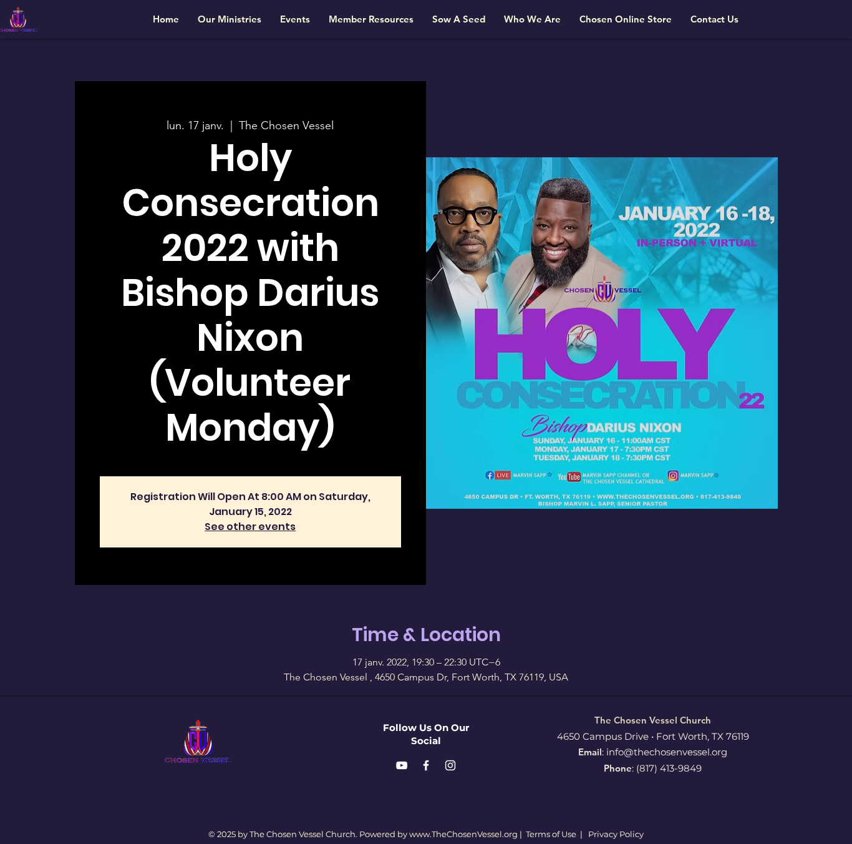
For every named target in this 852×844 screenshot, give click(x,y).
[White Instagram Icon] (450, 765)
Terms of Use (551, 834)
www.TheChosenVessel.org (463, 834)
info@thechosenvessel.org (666, 752)
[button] (229, 19)
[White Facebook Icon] (426, 765)
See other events (250, 526)
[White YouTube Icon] (402, 765)
